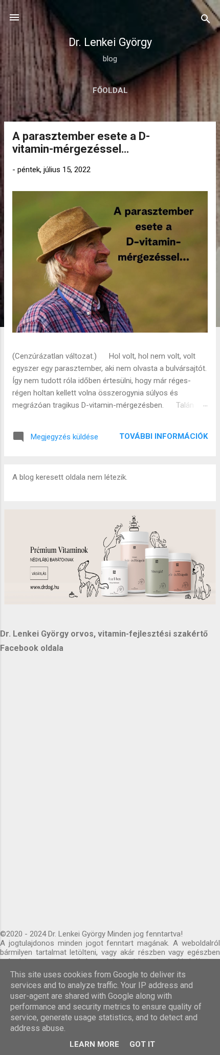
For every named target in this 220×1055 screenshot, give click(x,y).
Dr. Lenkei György (110, 42)
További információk (163, 436)
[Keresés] (206, 20)
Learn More (94, 1044)
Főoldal (110, 90)
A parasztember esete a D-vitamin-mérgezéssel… (81, 142)
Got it (142, 1044)
